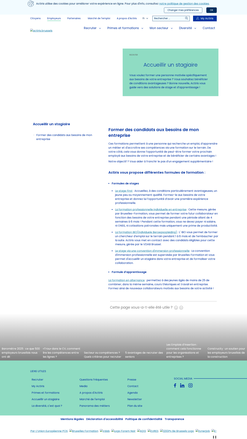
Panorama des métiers (94, 406)
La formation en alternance (126, 280)
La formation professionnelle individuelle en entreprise (151, 209)
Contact (209, 28)
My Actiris (207, 18)
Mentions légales (72, 419)
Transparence (174, 419)
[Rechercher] (187, 18)
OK (211, 10)
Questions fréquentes (93, 380)
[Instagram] (190, 385)
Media (83, 386)
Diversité (186, 28)
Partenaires (74, 18)
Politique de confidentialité (143, 419)
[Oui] (175, 307)
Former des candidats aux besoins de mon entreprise (64, 137)
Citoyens (35, 18)
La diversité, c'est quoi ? (47, 406)
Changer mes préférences (183, 10)
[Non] (180, 307)
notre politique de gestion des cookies (184, 4)
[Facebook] (175, 385)
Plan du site (134, 406)
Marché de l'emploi (99, 18)
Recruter (90, 28)
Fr (144, 18)
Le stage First (124, 191)
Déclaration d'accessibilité (104, 419)
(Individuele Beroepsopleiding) (157, 232)
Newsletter (134, 399)
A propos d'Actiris (127, 18)
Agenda (132, 393)
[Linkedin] (182, 385)
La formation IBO (126, 232)
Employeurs (54, 18)
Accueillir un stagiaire (45, 399)
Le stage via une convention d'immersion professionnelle (152, 251)
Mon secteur (159, 28)
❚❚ (214, 437)
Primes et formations (123, 28)
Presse (131, 380)
